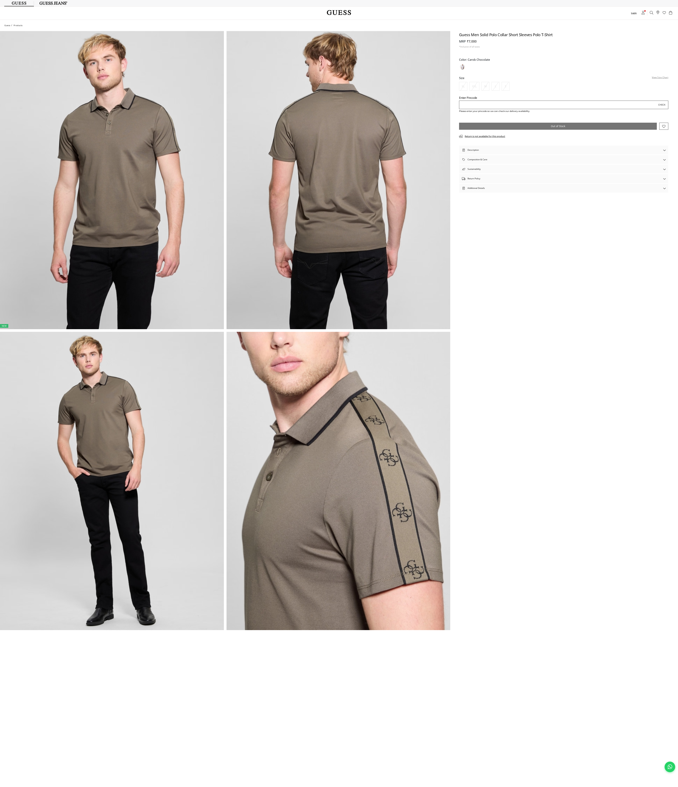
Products (18, 25)
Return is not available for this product (485, 136)
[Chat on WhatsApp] (670, 767)
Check (661, 104)
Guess (7, 25)
